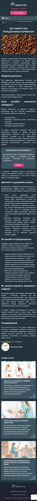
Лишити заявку (18, 13)
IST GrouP (22, 494)
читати (18, 165)
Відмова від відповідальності (18, 491)
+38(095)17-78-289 (18, 9)
